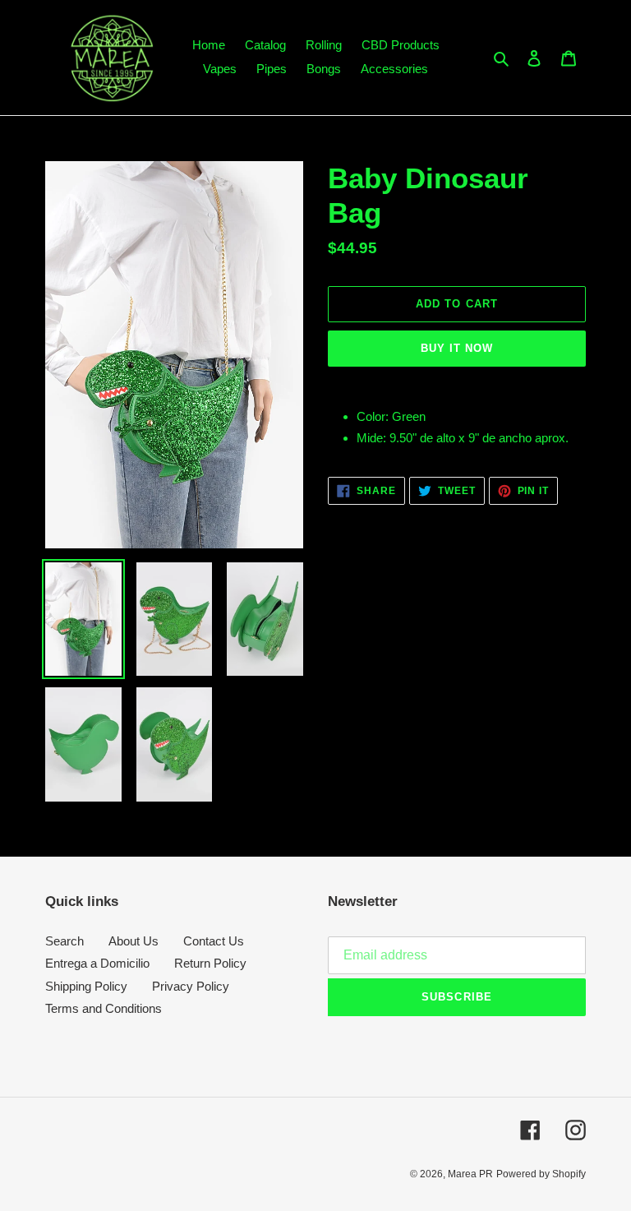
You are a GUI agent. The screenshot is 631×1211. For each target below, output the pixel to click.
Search (64, 941)
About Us (133, 941)
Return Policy (210, 963)
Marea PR (470, 1174)
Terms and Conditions (103, 1008)
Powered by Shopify (541, 1174)
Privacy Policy (190, 986)
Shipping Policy (86, 986)
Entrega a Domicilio (97, 963)
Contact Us (213, 941)
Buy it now (457, 348)
